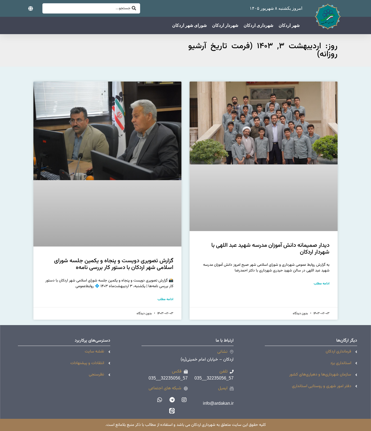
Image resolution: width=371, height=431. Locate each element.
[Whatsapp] (159, 399)
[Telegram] (171, 399)
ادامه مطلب (321, 283)
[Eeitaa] (171, 410)
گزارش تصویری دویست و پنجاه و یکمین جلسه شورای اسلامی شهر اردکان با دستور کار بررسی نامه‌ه (113, 264)
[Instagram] (184, 399)
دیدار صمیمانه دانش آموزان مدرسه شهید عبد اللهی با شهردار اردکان (270, 249)
